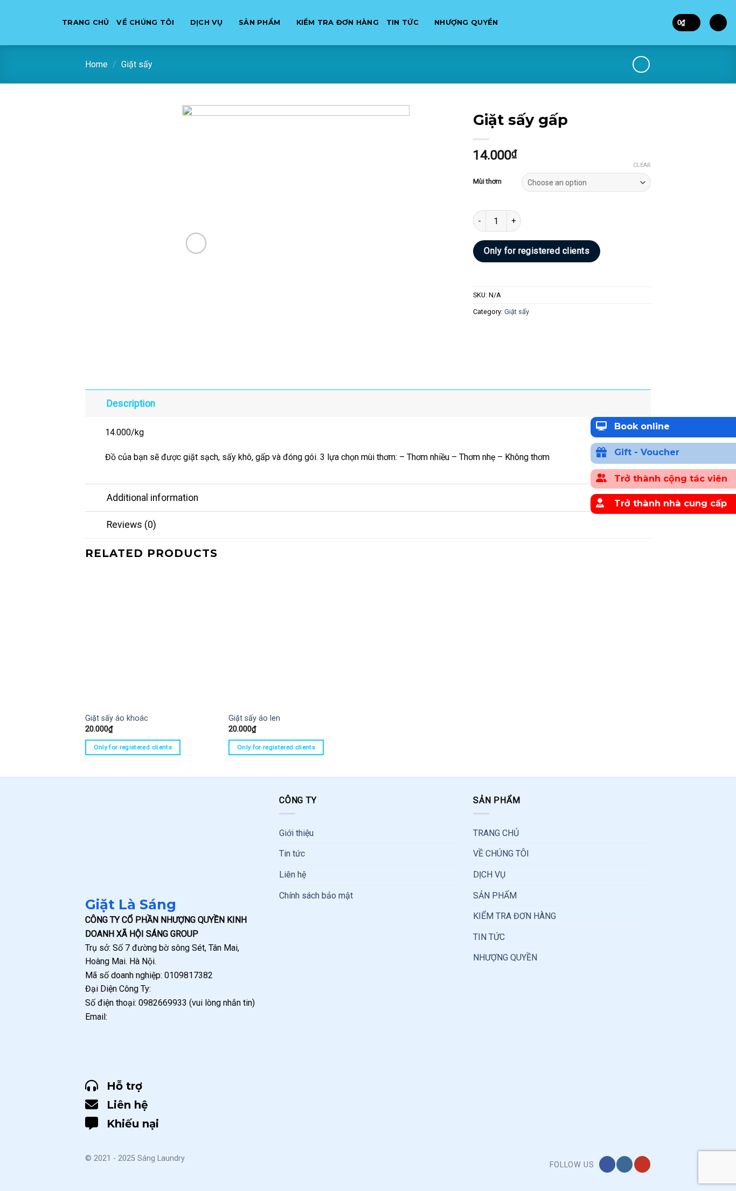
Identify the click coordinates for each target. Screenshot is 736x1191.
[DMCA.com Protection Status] (112, 1049)
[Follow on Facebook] (607, 1164)
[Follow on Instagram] (624, 1164)
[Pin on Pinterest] (541, 336)
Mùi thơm (487, 181)
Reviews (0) (131, 524)
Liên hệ (292, 874)
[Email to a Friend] (522, 336)
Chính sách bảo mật (316, 895)
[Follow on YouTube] (642, 1164)
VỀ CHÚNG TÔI (145, 22)
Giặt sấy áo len (254, 718)
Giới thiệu (296, 833)
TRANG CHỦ (85, 22)
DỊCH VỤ (206, 22)
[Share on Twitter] (502, 336)
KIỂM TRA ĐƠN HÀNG (337, 22)
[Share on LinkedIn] (561, 336)
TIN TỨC (402, 22)
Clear (642, 165)
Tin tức (292, 853)
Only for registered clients (536, 251)
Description (131, 403)
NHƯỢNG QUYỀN (466, 22)
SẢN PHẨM (259, 22)
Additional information (152, 497)
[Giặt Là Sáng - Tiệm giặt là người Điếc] (27, 22)
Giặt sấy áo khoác (116, 718)
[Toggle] (95, 403)
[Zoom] (196, 243)
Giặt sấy (136, 64)
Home (96, 64)
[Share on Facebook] (483, 336)
